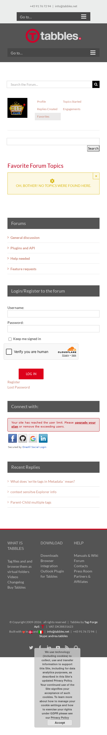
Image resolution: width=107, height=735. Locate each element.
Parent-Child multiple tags (30, 502)
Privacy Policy (60, 717)
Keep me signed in (27, 339)
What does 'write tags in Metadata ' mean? (42, 481)
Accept (60, 722)
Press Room (83, 571)
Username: (15, 307)
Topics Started (72, 101)
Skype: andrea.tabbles (53, 636)
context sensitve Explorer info (33, 492)
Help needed (20, 258)
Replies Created (47, 109)
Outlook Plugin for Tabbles (52, 573)
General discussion (25, 237)
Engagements (71, 109)
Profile (41, 101)
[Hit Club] (17, 100)
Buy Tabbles (16, 587)
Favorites (43, 116)
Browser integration (49, 563)
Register (13, 382)
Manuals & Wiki (86, 555)
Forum (79, 561)
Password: (15, 322)
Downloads (49, 555)
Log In (31, 374)
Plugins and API (22, 248)
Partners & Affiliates (82, 579)
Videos (12, 577)
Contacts (81, 566)
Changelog (15, 582)
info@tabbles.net (66, 6)
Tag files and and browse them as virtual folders (19, 566)
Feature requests (23, 269)
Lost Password (18, 387)
